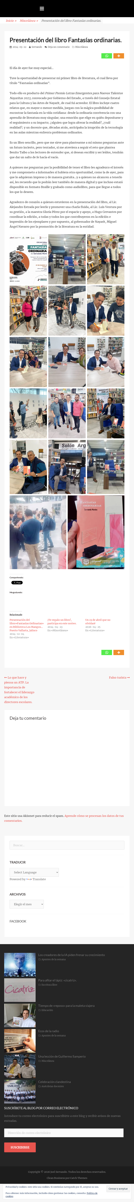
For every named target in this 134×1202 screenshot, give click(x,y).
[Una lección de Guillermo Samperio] (20, 1066)
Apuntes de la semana (54, 959)
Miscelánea (29, 20)
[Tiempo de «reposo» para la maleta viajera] (20, 1015)
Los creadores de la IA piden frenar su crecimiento (71, 955)
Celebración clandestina (54, 1082)
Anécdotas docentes (53, 1086)
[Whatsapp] (106, 55)
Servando (37, 47)
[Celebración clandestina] (20, 1091)
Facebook (18, 921)
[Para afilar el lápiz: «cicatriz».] (20, 990)
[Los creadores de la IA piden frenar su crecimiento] (20, 964)
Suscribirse (20, 1147)
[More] (118, 55)
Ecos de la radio (48, 1031)
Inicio (11, 20)
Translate (39, 879)
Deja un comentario (59, 47)
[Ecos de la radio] (20, 1040)
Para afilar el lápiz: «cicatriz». (57, 980)
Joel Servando (58, 1171)
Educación (47, 1010)
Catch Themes (78, 1178)
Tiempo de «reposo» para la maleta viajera (66, 1006)
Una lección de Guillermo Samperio (62, 1056)
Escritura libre (49, 984)
